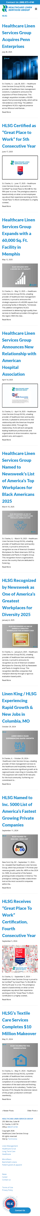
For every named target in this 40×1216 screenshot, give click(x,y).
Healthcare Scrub (9, 1149)
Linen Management (10, 1146)
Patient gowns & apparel (12, 1165)
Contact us (6, 1180)
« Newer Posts (8, 1110)
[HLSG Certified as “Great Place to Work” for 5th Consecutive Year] (20, 167)
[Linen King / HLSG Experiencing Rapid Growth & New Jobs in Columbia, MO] (20, 742)
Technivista (12, 1139)
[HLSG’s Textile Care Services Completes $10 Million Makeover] (20, 1055)
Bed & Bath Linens (9, 1162)
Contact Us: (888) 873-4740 (20, 2)
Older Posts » (32, 1110)
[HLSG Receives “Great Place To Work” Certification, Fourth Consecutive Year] (20, 959)
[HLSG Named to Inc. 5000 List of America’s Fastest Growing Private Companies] (20, 846)
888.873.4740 (12, 1127)
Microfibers (6, 1159)
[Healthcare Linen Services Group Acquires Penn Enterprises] (20, 67)
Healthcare (6, 1154)
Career (5, 1177)
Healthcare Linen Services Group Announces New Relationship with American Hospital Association (19, 354)
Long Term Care (8, 1151)
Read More (6, 112)
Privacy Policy (7, 1190)
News (4, 1174)
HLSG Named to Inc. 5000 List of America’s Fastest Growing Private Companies (19, 811)
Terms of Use (7, 1187)
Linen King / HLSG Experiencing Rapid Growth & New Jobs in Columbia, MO (19, 707)
